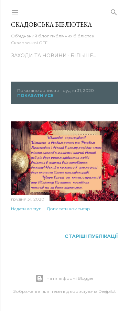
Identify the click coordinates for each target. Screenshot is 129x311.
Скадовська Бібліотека (51, 24)
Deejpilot (107, 291)
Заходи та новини (39, 55)
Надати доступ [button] (26, 208)
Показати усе (35, 95)
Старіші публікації (91, 236)
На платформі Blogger (70, 278)
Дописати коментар (68, 208)
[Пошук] (114, 11)
